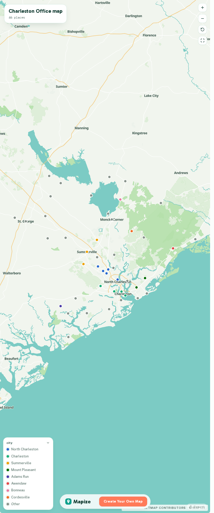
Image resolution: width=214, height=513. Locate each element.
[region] (105, 256)
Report (199, 506)
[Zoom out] (202, 18)
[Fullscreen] (202, 40)
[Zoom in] (202, 7)
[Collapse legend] (48, 443)
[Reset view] (202, 29)
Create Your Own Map (123, 501)
